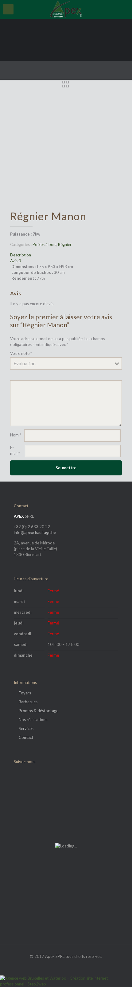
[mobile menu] (8, 9)
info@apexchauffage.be (35, 532)
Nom (15, 434)
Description (20, 254)
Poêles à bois (44, 244)
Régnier (65, 244)
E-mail (15, 450)
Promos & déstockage (38, 710)
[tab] (66, 255)
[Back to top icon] (119, 974)
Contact (26, 737)
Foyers (25, 692)
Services (26, 728)
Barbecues (28, 701)
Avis (15, 260)
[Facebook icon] (66, 965)
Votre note (21, 353)
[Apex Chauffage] (66, 9)
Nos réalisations (33, 719)
